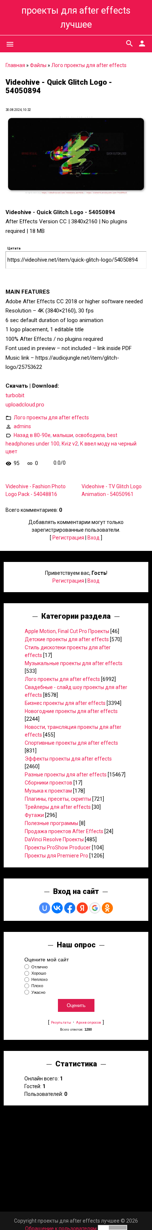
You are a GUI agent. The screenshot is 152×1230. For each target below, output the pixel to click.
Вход (93, 538)
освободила (90, 435)
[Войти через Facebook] (69, 907)
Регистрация (68, 538)
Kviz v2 (70, 444)
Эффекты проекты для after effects (68, 759)
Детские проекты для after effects (67, 639)
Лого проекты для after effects (89, 65)
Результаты (61, 1022)
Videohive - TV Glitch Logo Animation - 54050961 (112, 490)
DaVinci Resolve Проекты (54, 839)
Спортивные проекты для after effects (71, 743)
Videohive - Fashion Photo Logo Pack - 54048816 (36, 490)
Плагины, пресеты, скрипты (58, 799)
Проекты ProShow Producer (58, 847)
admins (22, 426)
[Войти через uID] (44, 907)
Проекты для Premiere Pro (56, 856)
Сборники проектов (48, 783)
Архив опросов (88, 1022)
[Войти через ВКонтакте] (57, 907)
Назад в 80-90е (32, 435)
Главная (15, 65)
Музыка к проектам (48, 791)
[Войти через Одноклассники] (107, 907)
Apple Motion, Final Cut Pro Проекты (67, 631)
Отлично (39, 967)
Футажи (34, 815)
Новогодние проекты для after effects (71, 711)
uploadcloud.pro (25, 404)
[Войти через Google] (94, 907)
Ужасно (38, 992)
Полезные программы (51, 823)
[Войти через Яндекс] (82, 907)
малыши (63, 435)
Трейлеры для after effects (58, 807)
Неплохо (39, 979)
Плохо (37, 986)
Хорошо (38, 973)
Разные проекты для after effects (66, 775)
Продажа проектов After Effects (64, 831)
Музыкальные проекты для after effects (73, 663)
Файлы (38, 65)
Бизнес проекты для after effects (65, 703)
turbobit (15, 395)
